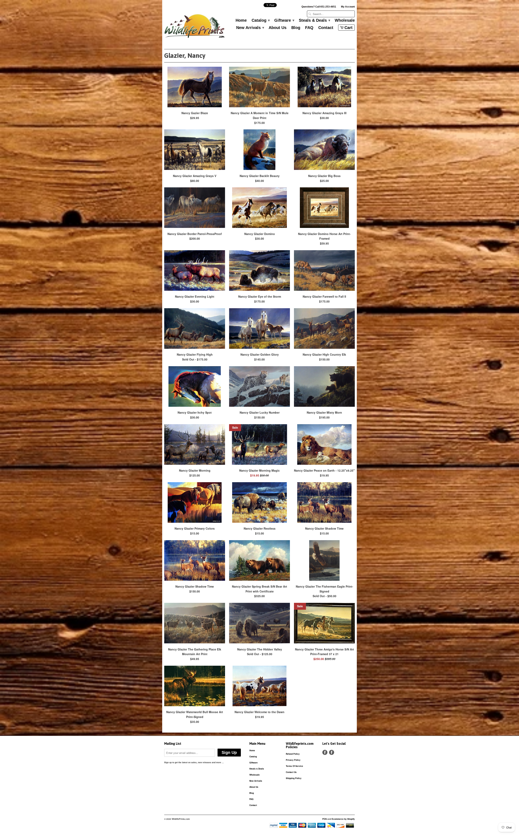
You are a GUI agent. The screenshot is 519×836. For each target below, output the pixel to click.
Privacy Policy (293, 760)
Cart (348, 27)
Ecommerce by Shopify (343, 819)
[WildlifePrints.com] (194, 27)
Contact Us (291, 772)
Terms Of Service (294, 766)
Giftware (284, 20)
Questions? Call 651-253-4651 (318, 6)
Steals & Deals (314, 20)
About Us (277, 28)
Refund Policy (293, 753)
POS (324, 819)
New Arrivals (250, 28)
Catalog (260, 20)
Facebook (324, 752)
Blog (295, 28)
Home (241, 20)
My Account (348, 6)
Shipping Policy (293, 778)
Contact (325, 28)
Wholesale (345, 20)
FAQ (309, 28)
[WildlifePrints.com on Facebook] (331, 752)
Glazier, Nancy (184, 55)
